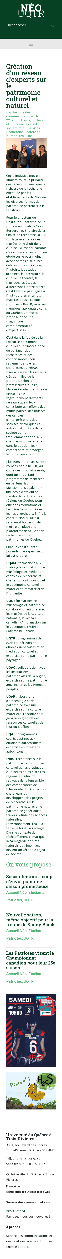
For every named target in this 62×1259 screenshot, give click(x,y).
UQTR (29, 900)
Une (28, 136)
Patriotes (14, 900)
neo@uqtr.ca (15, 1211)
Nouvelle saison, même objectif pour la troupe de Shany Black (30, 919)
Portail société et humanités (23, 126)
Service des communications (20, 114)
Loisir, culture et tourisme (24, 122)
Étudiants (36, 892)
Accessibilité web (38, 1192)
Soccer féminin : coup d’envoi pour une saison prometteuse (29, 881)
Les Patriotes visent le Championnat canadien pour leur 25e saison (30, 960)
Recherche (14, 132)
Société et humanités (23, 134)
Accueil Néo (16, 892)
